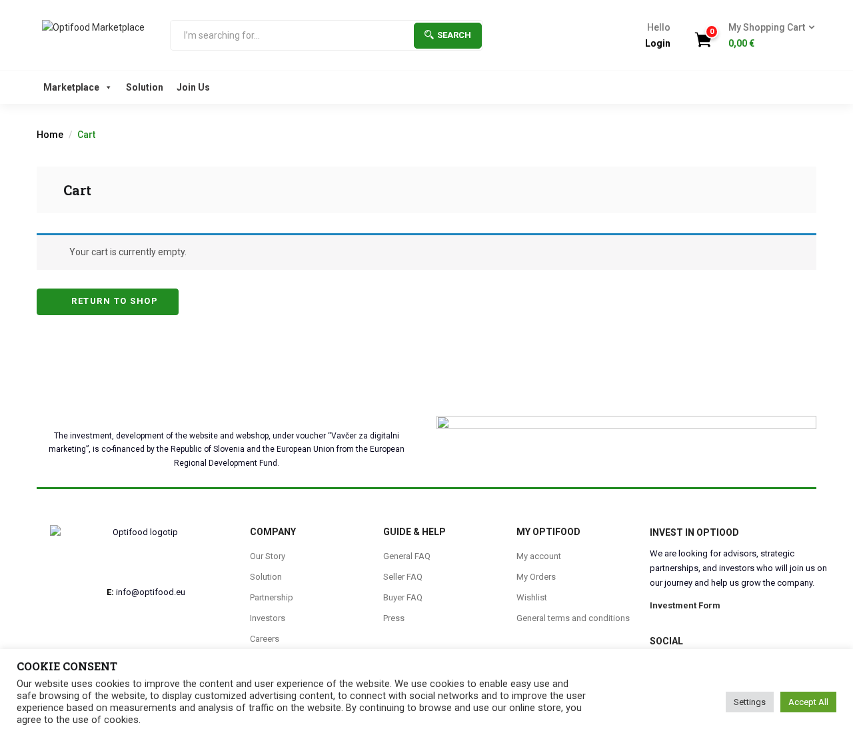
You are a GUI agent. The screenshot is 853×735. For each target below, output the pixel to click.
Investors (267, 618)
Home (50, 134)
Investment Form (685, 605)
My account (538, 556)
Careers (264, 639)
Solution (144, 87)
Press (394, 618)
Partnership (271, 597)
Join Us (193, 87)
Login (657, 43)
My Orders (536, 577)
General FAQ (406, 556)
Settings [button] (750, 702)
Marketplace (71, 87)
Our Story (267, 556)
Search (454, 35)
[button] (767, 36)
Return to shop (114, 301)
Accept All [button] (808, 702)
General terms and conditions (573, 618)
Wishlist (531, 597)
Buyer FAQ (403, 597)
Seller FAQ (403, 577)
